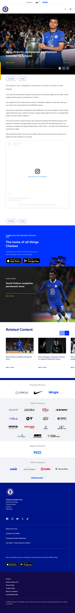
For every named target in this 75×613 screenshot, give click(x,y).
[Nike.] (37, 2)
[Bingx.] (45, 2)
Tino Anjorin (11, 78)
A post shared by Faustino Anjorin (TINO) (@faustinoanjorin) (37, 205)
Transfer (22, 78)
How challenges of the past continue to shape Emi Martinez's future (51, 358)
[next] (66, 333)
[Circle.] (30, 2)
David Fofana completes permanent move (19, 358)
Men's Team (10, 62)
